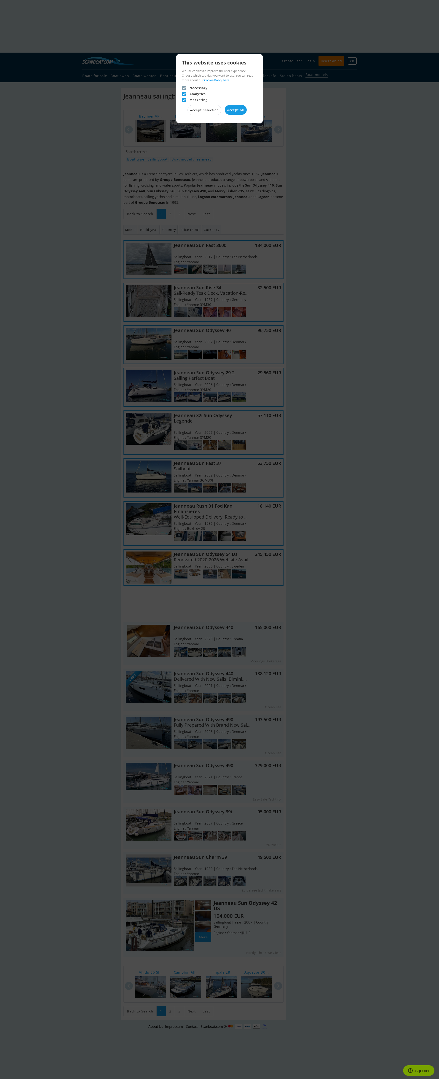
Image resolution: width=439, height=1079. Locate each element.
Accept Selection (204, 110)
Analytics (198, 94)
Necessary (199, 88)
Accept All (235, 110)
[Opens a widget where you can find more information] (418, 1071)
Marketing (199, 100)
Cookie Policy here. (217, 80)
